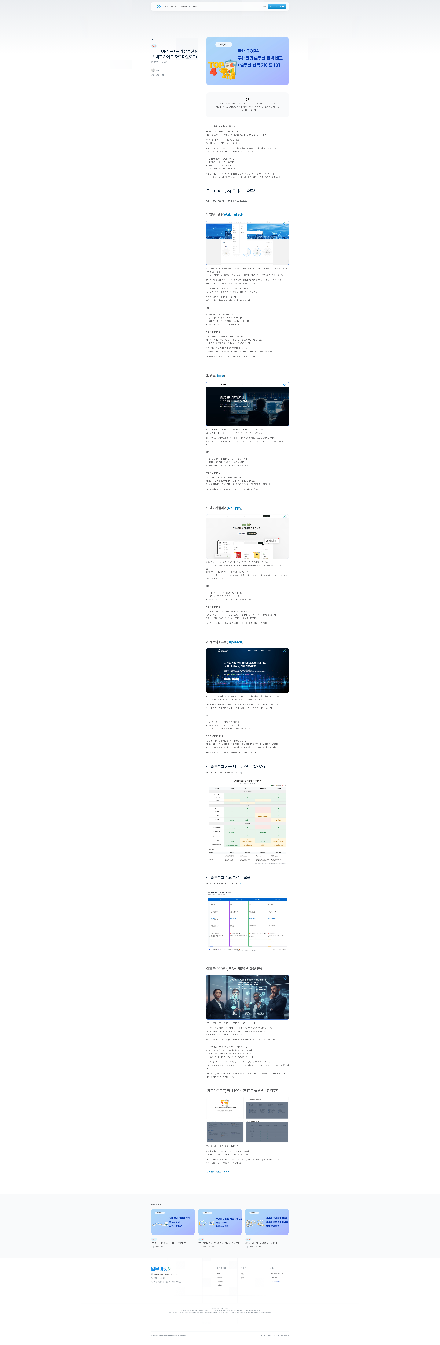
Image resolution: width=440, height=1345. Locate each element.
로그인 (263, 6)
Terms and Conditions (281, 1335)
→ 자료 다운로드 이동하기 (218, 1171)
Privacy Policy (266, 1335)
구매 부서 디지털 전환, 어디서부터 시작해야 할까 (169, 1243)
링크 (239, 773)
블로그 (195, 6)
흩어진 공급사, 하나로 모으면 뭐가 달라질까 (261, 1243)
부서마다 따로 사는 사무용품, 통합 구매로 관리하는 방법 (218, 1243)
